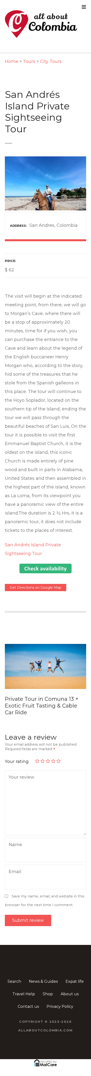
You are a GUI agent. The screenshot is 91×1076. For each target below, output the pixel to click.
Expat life (75, 974)
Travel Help (23, 987)
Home (11, 61)
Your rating (17, 754)
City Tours (51, 61)
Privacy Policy (60, 999)
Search (14, 974)
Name (14, 838)
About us (70, 987)
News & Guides (43, 974)
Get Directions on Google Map (35, 587)
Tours (29, 61)
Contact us (28, 999)
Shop (48, 987)
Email (14, 865)
